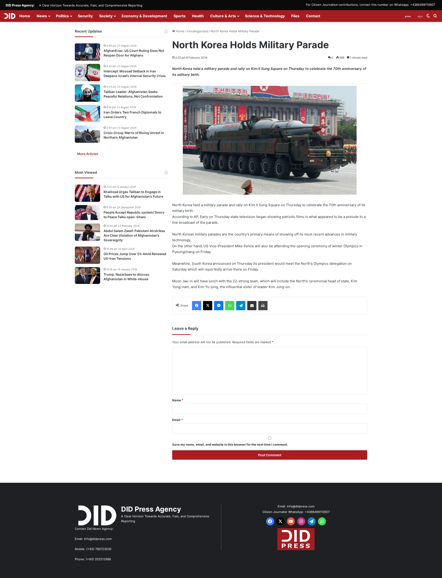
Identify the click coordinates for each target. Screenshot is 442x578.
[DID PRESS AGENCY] (9, 16)
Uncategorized (197, 31)
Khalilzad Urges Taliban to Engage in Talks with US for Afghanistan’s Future (133, 194)
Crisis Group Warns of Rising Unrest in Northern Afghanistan (134, 135)
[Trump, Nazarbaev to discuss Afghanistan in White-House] (87, 275)
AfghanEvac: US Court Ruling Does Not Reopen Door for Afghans (134, 53)
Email (177, 420)
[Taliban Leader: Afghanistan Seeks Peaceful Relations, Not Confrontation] (87, 93)
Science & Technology (265, 16)
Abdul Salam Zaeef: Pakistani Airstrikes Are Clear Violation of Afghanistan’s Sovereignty (134, 235)
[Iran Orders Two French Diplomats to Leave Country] (87, 113)
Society (106, 16)
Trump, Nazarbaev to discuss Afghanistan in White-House (126, 276)
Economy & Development (144, 16)
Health (198, 16)
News (42, 16)
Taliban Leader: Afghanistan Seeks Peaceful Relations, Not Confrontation (133, 94)
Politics (62, 16)
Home (24, 16)
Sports (180, 16)
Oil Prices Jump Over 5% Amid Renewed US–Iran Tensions (135, 256)
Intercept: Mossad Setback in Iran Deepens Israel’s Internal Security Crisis (135, 73)
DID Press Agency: (20, 5)
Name (177, 400)
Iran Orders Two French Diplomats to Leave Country (132, 114)
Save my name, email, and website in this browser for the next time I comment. (230, 444)
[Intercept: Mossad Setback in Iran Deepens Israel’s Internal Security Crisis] (87, 72)
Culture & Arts (223, 16)
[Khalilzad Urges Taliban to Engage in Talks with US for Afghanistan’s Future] (87, 193)
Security (85, 16)
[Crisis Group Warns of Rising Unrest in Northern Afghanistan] (87, 134)
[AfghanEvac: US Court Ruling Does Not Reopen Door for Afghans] (87, 52)
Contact (313, 16)
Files (295, 16)
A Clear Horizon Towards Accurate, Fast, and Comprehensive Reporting (90, 5)
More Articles (87, 154)
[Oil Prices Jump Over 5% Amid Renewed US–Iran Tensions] (87, 255)
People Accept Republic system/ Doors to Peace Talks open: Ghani (134, 214)
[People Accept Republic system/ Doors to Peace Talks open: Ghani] (87, 212)
